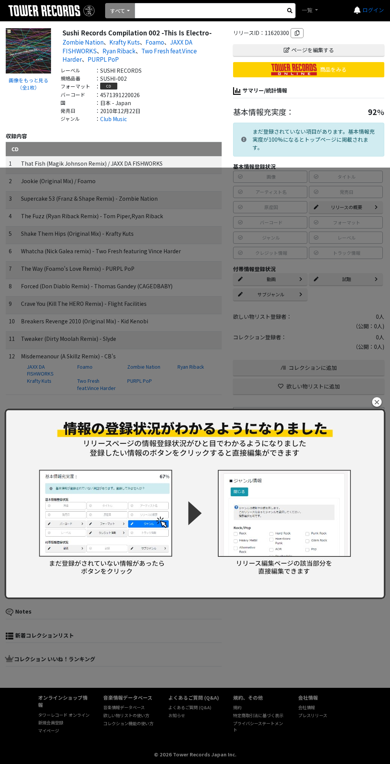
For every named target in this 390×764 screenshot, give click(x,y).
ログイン (373, 10)
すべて (117, 10)
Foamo (154, 42)
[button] (377, 402)
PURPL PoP (103, 59)
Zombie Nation (83, 42)
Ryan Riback (119, 50)
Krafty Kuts (124, 42)
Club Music (113, 119)
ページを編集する (312, 50)
